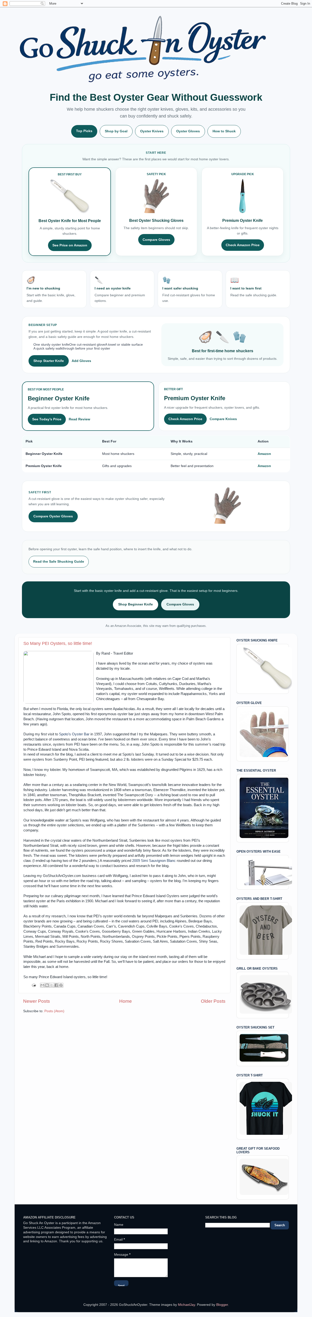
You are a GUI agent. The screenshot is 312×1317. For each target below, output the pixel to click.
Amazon (264, 454)
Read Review (79, 419)
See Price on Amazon (69, 245)
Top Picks (84, 131)
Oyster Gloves (188, 131)
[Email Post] (33, 985)
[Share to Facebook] (56, 985)
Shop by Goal (116, 131)
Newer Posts (36, 1001)
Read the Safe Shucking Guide (58, 561)
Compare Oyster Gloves (53, 516)
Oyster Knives (152, 131)
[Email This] (42, 985)
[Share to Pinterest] (60, 985)
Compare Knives (223, 419)
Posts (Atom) (54, 1011)
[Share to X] (51, 985)
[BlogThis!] (47, 985)
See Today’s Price (46, 419)
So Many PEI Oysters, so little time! (57, 643)
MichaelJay (186, 1305)
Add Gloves (81, 361)
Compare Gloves (156, 240)
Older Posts (213, 1001)
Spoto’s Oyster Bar (74, 734)
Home (125, 1001)
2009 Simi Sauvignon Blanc (154, 861)
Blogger (222, 1305)
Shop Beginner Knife (135, 604)
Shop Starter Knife (48, 361)
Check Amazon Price (243, 245)
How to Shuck (224, 131)
